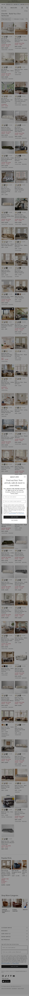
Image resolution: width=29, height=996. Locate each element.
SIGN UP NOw (14, 517)
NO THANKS (14, 520)
